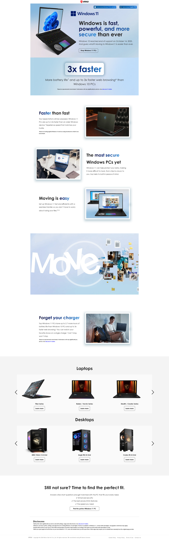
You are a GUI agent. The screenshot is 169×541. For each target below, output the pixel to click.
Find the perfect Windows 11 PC (84, 509)
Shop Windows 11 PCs (88, 50)
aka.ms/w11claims (107, 89)
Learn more (39, 408)
